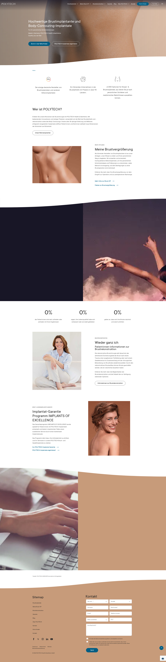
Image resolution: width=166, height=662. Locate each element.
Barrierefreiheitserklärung (38, 648)
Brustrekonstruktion (98, 4)
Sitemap (49, 646)
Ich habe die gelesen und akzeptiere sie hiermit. (106, 638)
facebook (33, 639)
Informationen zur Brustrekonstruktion (110, 383)
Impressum (35, 646)
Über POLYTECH (122, 4)
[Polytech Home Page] (8, 4)
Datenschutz (43, 646)
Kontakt (133, 4)
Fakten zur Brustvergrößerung (105, 185)
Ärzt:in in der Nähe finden (39, 44)
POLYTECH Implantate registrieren (65, 44)
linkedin (47, 639)
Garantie (109, 4)
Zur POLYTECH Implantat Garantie (43, 447)
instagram (42, 639)
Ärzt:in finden (142, 4)
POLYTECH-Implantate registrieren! (44, 450)
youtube (51, 639)
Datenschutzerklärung (100, 638)
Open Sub (77, 4)
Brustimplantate (72, 4)
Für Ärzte (154, 4)
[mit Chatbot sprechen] (163, 659)
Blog (115, 4)
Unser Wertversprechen (43, 133)
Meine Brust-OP (84, 4)
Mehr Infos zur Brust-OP (103, 181)
